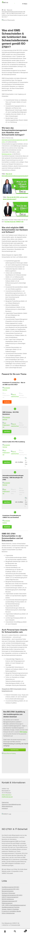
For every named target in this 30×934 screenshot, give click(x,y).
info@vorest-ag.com (7, 797)
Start (5, 10)
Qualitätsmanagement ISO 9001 (10, 887)
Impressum (5, 808)
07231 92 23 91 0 (6, 795)
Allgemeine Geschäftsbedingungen (11, 804)
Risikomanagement (7, 903)
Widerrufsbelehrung (7, 806)
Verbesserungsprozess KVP (9, 901)
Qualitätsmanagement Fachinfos (10, 907)
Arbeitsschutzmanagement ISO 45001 (12, 895)
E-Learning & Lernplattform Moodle (11, 911)
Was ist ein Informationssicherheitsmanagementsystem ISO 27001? (13, 11)
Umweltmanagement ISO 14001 (10, 889)
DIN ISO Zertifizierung (8, 899)
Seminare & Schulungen (8, 893)
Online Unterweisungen (8, 913)
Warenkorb (23, 930)
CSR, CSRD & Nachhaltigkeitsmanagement (14, 905)
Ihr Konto (5, 931)
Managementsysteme (7, 891)
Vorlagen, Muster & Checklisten (10, 909)
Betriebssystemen (7, 154)
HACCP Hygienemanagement (10, 897)
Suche (15, 931)
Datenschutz (5, 802)
